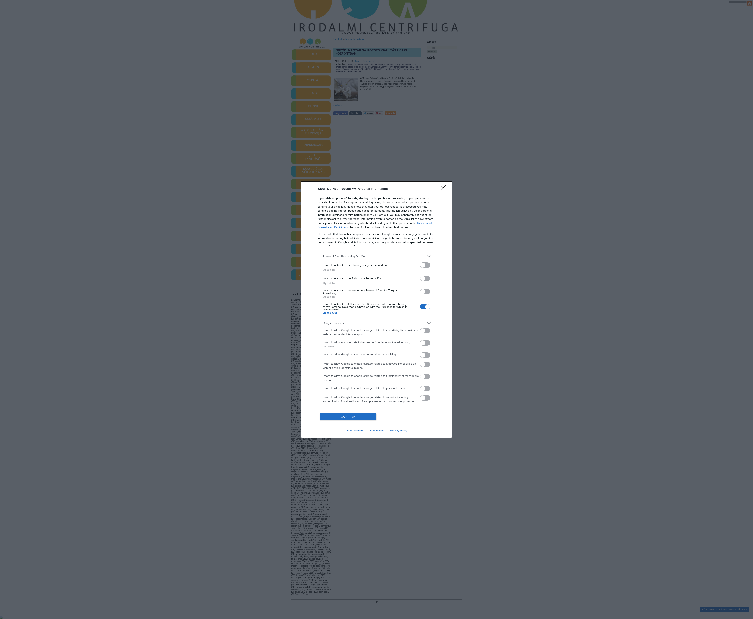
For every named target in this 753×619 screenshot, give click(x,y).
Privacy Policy (398, 430)
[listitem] (376, 256)
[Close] (444, 189)
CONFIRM (348, 416)
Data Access (376, 430)
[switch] (425, 265)
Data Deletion (354, 430)
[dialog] (376, 309)
